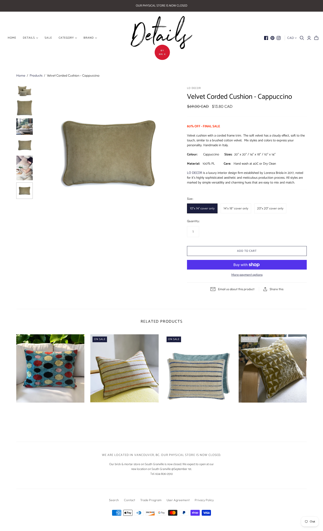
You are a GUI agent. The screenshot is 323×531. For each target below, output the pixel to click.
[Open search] (302, 38)
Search (114, 500)
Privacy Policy (204, 500)
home (12, 38)
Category (66, 38)
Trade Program (151, 500)
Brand (88, 38)
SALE (48, 38)
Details (29, 38)
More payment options (247, 275)
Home (20, 75)
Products (36, 75)
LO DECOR (194, 173)
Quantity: (193, 221)
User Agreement (178, 500)
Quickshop (33, 410)
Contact (129, 500)
